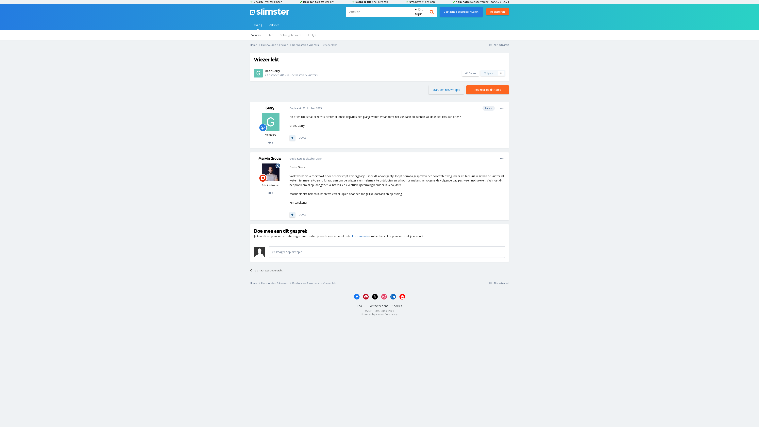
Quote (302, 137)
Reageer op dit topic (487, 90)
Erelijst (312, 35)
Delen (471, 73)
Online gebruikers (290, 35)
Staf (270, 35)
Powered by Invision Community (379, 314)
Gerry (276, 71)
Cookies (397, 306)
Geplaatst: (306, 108)
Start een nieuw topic (446, 90)
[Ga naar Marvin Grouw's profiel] (270, 172)
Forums (256, 35)
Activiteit (274, 25)
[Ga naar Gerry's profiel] (258, 73)
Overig (258, 25)
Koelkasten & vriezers (304, 75)
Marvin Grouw (270, 158)
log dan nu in (360, 236)
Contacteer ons (378, 306)
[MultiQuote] (292, 138)
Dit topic (419, 11)
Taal (360, 306)
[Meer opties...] (502, 108)
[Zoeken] (432, 12)
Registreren (497, 11)
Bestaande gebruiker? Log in (461, 11)
